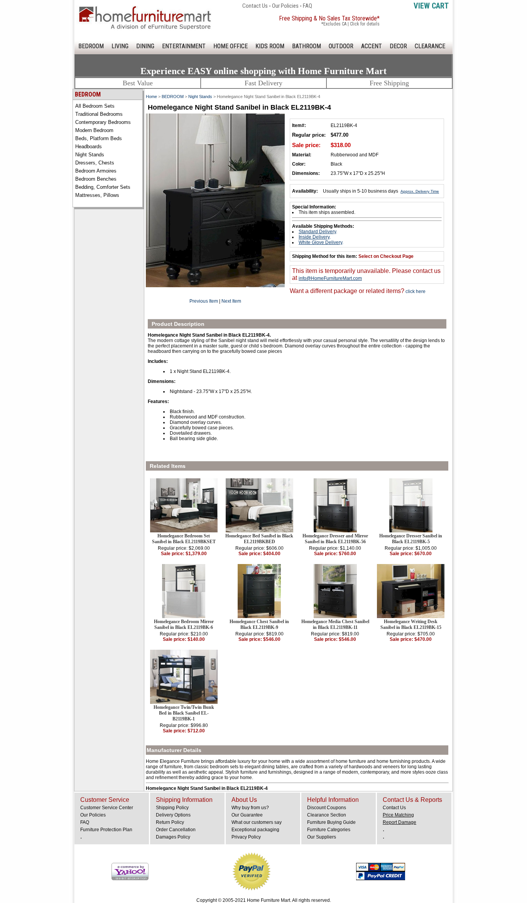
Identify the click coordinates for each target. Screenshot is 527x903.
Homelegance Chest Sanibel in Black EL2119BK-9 (259, 624)
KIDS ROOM (269, 46)
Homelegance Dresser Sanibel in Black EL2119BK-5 (410, 538)
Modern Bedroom (94, 130)
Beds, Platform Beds (98, 138)
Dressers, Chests (94, 163)
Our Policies (285, 5)
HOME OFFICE (230, 46)
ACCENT (371, 46)
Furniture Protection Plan (106, 829)
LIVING (119, 46)
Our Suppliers (321, 837)
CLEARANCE (430, 46)
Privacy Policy (246, 837)
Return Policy (170, 822)
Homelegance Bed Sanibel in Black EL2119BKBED (259, 538)
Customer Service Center (106, 807)
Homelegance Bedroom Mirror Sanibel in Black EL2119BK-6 (184, 624)
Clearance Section (326, 815)
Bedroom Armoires (96, 171)
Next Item (231, 301)
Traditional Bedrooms (99, 114)
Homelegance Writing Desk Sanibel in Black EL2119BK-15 (410, 624)
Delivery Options (173, 815)
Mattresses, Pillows (97, 195)
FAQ (307, 5)
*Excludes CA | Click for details (350, 24)
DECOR (398, 46)
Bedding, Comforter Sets (102, 187)
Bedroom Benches (96, 179)
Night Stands (89, 155)
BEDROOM (91, 46)
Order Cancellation (176, 829)
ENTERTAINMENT (184, 46)
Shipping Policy (172, 807)
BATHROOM (306, 46)
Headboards (88, 146)
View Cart (431, 5)
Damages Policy (173, 837)
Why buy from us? (250, 807)
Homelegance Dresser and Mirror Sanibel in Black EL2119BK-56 (335, 538)
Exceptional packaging (255, 829)
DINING (145, 46)
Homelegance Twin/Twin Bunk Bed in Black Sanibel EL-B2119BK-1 (184, 713)
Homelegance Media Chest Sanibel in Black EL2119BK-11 (335, 624)
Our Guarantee (247, 815)
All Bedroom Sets (95, 106)
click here (415, 291)
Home (151, 96)
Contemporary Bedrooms (103, 122)
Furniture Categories (328, 829)
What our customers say (256, 822)
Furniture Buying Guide (331, 822)
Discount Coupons (326, 807)
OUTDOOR (341, 46)
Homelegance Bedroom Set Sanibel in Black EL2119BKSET (184, 538)
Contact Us (255, 5)
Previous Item (203, 301)
